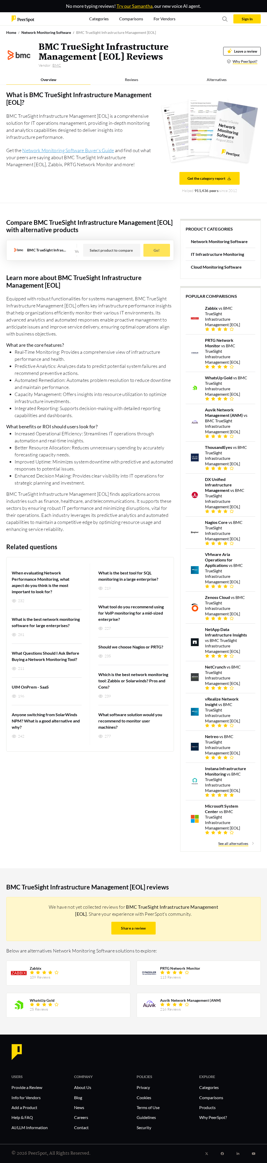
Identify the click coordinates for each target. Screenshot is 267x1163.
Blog (78, 1097)
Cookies (144, 1097)
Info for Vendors (26, 1097)
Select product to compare (111, 250)
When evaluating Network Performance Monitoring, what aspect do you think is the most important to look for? (40, 582)
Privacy (143, 1087)
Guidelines (146, 1117)
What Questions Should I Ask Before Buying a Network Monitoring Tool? (45, 656)
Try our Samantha (135, 6)
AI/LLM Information (29, 1127)
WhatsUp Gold (42, 1000)
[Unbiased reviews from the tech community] (23, 18)
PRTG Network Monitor (180, 968)
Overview (48, 79)
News (79, 1107)
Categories (209, 1087)
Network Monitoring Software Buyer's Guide (68, 150)
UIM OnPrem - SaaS (30, 686)
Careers (81, 1117)
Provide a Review (26, 1087)
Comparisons (211, 1097)
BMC (56, 65)
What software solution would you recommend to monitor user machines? (130, 720)
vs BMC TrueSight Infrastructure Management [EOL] (222, 316)
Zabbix (36, 968)
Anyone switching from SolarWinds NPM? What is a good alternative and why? (46, 720)
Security (144, 1127)
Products (207, 1107)
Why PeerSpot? (245, 61)
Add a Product (24, 1107)
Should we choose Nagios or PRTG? (130, 646)
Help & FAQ (22, 1117)
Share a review (133, 928)
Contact (81, 1127)
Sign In (247, 19)
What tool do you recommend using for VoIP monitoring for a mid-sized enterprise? (131, 613)
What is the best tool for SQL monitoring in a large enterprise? (128, 576)
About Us (82, 1087)
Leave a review (245, 51)
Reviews (131, 79)
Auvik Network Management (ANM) (190, 1000)
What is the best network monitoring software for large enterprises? (46, 622)
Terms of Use (148, 1107)
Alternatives (217, 79)
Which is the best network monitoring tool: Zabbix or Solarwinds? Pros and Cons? (133, 680)
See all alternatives (233, 843)
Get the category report (206, 178)
